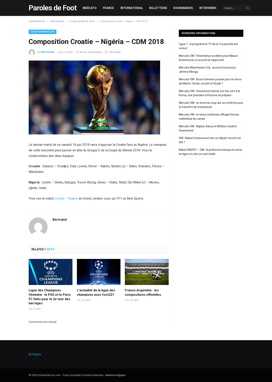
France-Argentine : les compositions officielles (143, 292)
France (108, 8)
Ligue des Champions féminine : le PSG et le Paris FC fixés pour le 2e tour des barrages (50, 296)
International (131, 8)
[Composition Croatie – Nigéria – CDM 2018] (94, 133)
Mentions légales (115, 375)
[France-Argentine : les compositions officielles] (147, 272)
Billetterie (158, 8)
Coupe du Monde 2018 (42, 32)
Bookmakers (183, 8)
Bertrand (47, 52)
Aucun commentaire (91, 52)
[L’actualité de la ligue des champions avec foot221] (99, 272)
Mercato (90, 8)
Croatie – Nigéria (66, 198)
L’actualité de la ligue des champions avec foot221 (96, 292)
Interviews (207, 8)
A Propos (35, 354)
